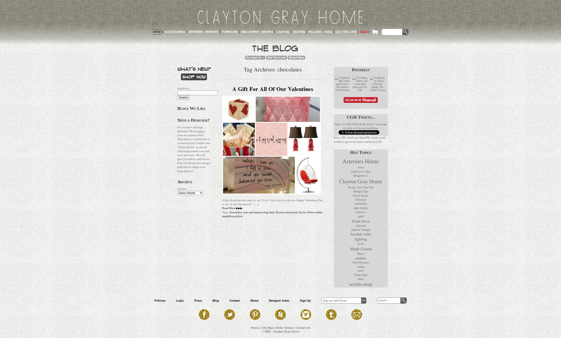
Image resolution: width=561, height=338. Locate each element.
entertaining (361, 203)
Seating (299, 32)
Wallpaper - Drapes (257, 32)
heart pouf (292, 212)
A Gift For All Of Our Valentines (272, 89)
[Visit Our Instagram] (306, 318)
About (254, 300)
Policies (159, 300)
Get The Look (276, 57)
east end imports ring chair (258, 212)
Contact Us (303, 327)
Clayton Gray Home (360, 181)
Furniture (230, 32)
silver (361, 270)
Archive (182, 188)
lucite (360, 243)
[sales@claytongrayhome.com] (356, 318)
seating (360, 266)
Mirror (360, 253)
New (157, 32)
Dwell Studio (361, 195)
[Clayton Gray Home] (280, 17)
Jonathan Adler (360, 234)
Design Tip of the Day (361, 187)
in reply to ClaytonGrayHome (360, 128)
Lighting (283, 32)
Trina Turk (360, 275)
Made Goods (361, 249)
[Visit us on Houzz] (280, 318)
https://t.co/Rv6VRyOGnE (350, 124)
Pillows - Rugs (320, 32)
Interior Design (360, 229)
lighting (361, 239)
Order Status (284, 327)
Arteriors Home (361, 161)
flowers (280, 212)
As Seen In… (255, 57)
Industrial (361, 225)
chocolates (235, 212)
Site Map (267, 327)
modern (360, 258)
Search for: (183, 88)
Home (255, 327)
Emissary (360, 199)
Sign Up (305, 300)
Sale (364, 32)
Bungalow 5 (360, 175)
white (360, 279)
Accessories (175, 32)
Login (180, 300)
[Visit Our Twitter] (229, 318)
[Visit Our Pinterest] (255, 318)
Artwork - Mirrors (203, 32)
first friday (361, 208)
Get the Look (346, 32)
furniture (361, 212)
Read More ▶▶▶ (232, 208)
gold (361, 216)
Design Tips (360, 191)
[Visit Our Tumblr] (331, 318)
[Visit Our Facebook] (204, 318)
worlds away (361, 284)
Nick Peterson (361, 262)
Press (198, 300)
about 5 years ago (376, 124)
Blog (216, 300)
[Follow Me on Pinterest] (361, 100)
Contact (234, 300)
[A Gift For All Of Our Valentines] (271, 193)
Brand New (296, 57)
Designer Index (279, 300)
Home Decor (361, 221)
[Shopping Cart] (376, 32)
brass (361, 167)
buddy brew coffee (361, 171)
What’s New (194, 73)
